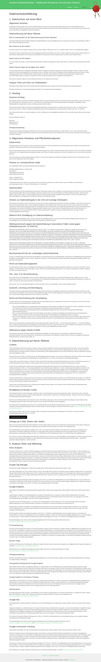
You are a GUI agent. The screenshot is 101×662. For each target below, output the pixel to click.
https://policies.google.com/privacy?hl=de (73, 649)
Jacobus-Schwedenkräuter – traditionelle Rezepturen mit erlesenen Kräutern (44, 2)
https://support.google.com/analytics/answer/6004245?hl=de (23, 550)
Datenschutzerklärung (54, 655)
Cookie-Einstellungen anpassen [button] (18, 417)
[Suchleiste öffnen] (91, 7)
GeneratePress (72, 659)
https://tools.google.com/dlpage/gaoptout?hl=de (26, 545)
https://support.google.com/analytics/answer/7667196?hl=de (23, 596)
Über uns (84, 7)
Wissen (76, 7)
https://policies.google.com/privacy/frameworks (20, 622)
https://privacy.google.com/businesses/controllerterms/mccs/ (23, 521)
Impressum (44, 655)
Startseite (69, 7)
